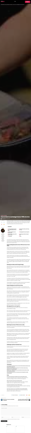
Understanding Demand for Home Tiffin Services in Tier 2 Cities (12, 230)
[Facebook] (2, 222)
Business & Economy (4, 215)
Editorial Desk (4, 218)
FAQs (20, 236)
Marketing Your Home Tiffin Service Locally (12, 234)
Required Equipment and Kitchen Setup (12, 232)
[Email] (4, 224)
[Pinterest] (2, 224)
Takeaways (10, 236)
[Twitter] (4, 222)
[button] (15, 1)
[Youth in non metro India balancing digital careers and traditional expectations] (20, 429)
